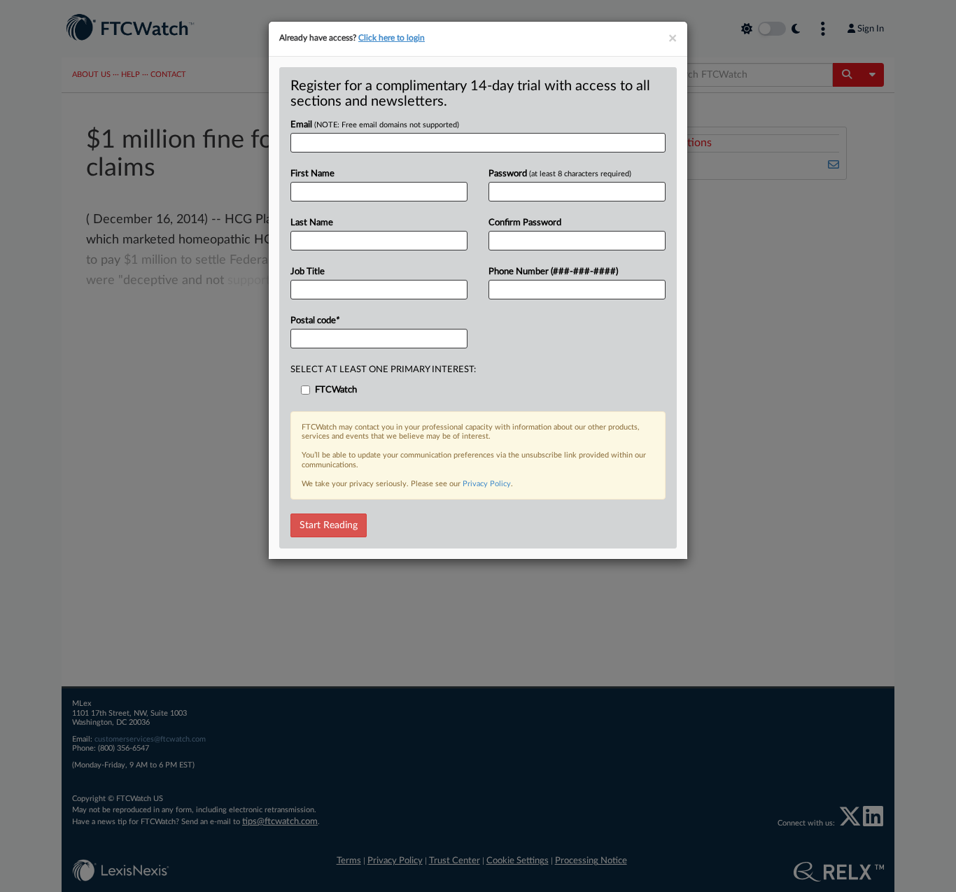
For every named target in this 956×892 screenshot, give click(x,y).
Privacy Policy (487, 484)
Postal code (314, 320)
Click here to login (391, 38)
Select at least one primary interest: (383, 369)
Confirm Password (524, 222)
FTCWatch (336, 390)
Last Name (311, 222)
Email (374, 124)
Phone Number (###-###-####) (553, 271)
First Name (312, 173)
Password (559, 173)
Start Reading (329, 525)
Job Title (307, 271)
